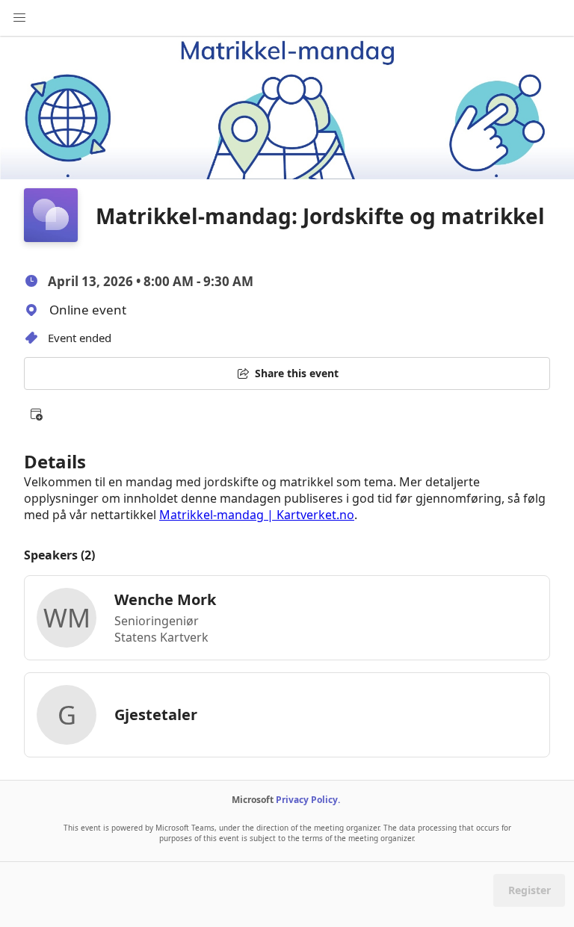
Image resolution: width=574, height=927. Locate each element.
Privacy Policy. (308, 799)
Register (529, 890)
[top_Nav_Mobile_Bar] (19, 18)
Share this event (297, 373)
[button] (36, 414)
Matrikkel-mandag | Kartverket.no (256, 514)
